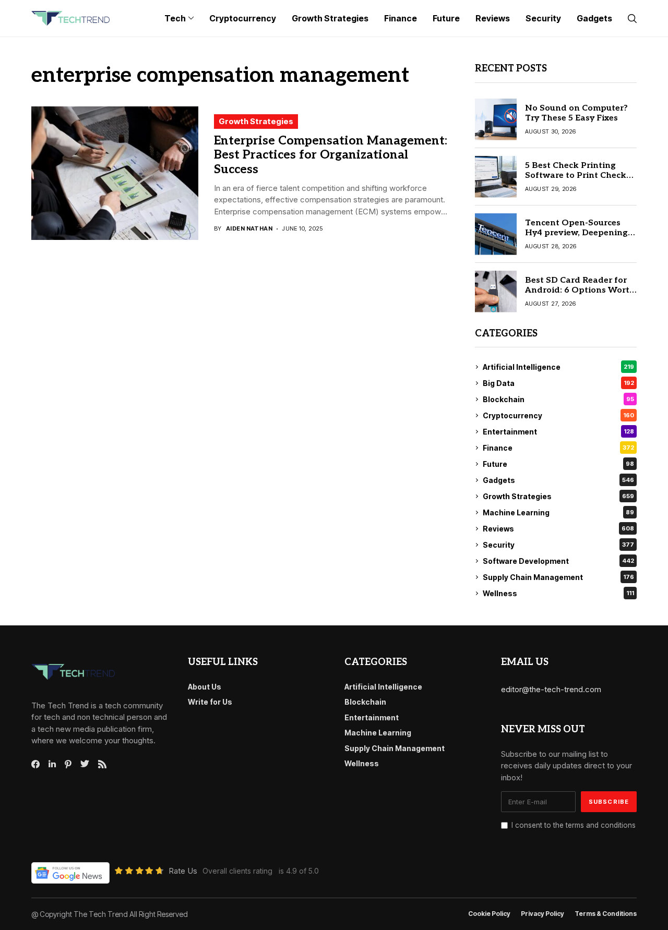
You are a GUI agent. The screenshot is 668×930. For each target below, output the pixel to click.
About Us (204, 686)
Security (558, 544)
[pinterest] (68, 764)
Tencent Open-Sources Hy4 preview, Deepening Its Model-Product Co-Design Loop (576, 238)
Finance (558, 447)
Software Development (558, 561)
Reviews (558, 528)
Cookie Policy (489, 913)
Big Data (558, 383)
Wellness (558, 593)
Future (558, 464)
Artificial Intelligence (558, 367)
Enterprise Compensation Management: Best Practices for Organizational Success (330, 155)
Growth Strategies (256, 121)
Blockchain (558, 399)
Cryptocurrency (558, 415)
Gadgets (558, 480)
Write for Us (210, 701)
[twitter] (84, 764)
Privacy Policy (542, 913)
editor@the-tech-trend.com (551, 689)
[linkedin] (52, 764)
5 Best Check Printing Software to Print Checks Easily (577, 175)
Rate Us (183, 871)
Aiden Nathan (249, 228)
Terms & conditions (606, 913)
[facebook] (35, 764)
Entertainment (558, 431)
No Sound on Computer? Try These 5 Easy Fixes (576, 113)
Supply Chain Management (558, 577)
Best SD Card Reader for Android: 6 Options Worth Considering (580, 290)
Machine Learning (558, 512)
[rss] (102, 764)
